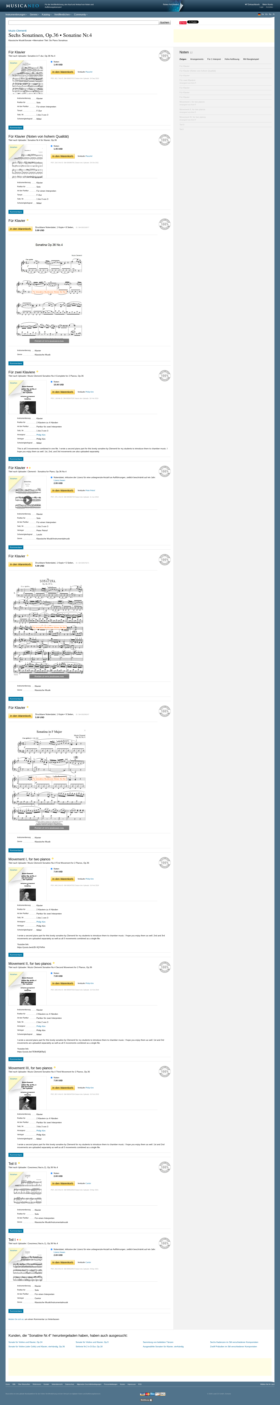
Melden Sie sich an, (16, 1319)
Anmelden (269, 7)
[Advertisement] (224, 35)
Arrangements (196, 59)
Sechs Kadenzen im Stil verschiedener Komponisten (234, 1342)
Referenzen (37, 1384)
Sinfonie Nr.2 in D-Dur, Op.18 (89, 1346)
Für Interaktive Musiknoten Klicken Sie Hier (49, 292)
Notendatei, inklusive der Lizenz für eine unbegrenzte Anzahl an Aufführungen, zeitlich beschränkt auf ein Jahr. (105, 477)
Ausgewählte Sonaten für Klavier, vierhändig (163, 1346)
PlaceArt (89, 72)
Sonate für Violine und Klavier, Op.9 (92, 1342)
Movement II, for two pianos (192, 110)
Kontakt (46, 1384)
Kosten (122, 1384)
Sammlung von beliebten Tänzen (158, 1342)
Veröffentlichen (62, 14)
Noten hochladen (171, 4)
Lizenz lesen (59, 480)
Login (261, 7)
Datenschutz (69, 1384)
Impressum (132, 1384)
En (266, 14)
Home (8, 1384)
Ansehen (13, 63)
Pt (273, 14)
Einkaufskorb (254, 4)
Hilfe (13, 1384)
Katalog (46, 14)
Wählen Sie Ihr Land (267, 1384)
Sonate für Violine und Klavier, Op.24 (25, 1342)
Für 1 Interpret (214, 59)
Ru (270, 14)
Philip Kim (90, 392)
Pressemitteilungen (110, 1384)
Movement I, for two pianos (192, 103)
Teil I (182, 129)
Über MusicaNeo (24, 1384)
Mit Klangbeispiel (251, 59)
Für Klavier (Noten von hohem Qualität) (198, 71)
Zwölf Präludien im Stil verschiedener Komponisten (233, 1346)
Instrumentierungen (16, 14)
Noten (56, 62)
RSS (139, 1384)
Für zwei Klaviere (188, 81)
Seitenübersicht (57, 1384)
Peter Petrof (90, 490)
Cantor (88, 1183)
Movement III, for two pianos (193, 118)
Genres (33, 14)
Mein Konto (267, 4)
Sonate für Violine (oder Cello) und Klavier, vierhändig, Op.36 (36, 1346)
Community (80, 14)
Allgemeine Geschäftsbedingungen (89, 1384)
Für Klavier (185, 66)
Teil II (182, 124)
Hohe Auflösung (232, 59)
